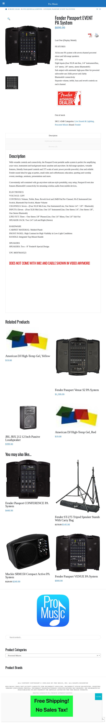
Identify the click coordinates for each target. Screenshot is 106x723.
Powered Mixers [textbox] (52, 656)
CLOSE (98, 697)
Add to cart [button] (78, 382)
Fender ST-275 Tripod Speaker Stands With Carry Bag (77, 518)
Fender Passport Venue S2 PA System (77, 390)
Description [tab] (53, 136)
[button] (8, 19)
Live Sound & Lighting (84, 121)
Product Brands (13, 667)
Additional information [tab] (53, 141)
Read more (28, 348)
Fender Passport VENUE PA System (76, 576)
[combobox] (53, 655)
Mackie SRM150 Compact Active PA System (27, 575)
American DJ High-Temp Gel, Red (75, 432)
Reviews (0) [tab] (53, 147)
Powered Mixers (61, 125)
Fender (78, 125)
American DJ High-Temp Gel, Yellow (27, 356)
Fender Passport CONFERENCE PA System (26, 504)
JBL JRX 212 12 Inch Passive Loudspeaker (22, 438)
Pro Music (53, 4)
